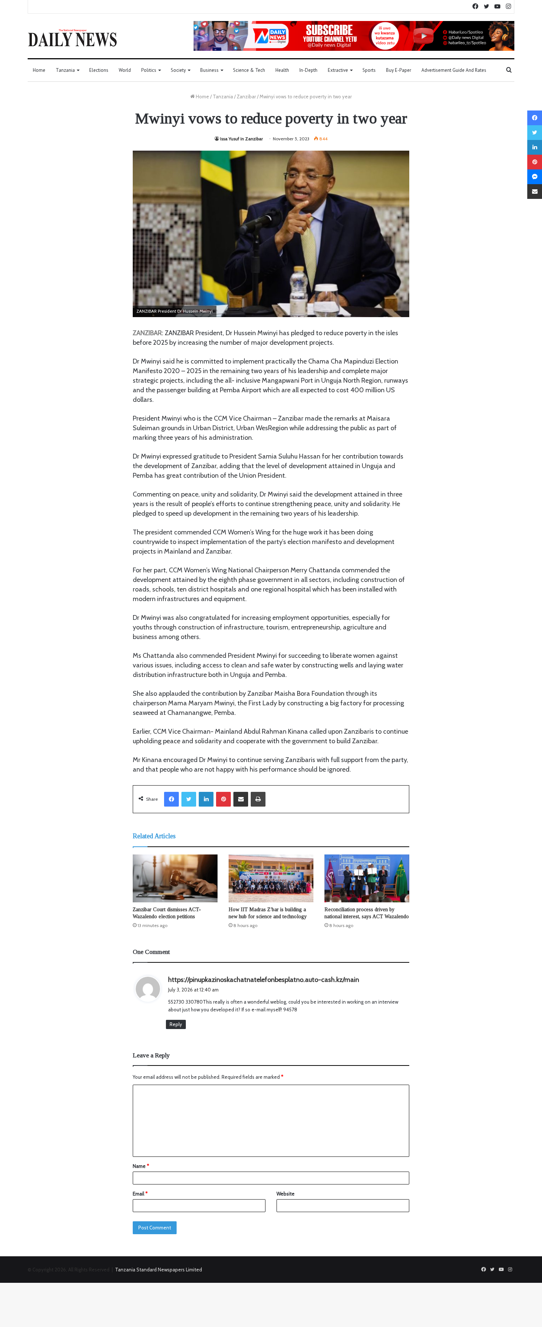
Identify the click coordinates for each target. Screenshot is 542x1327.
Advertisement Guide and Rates (453, 70)
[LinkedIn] (206, 799)
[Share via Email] (240, 799)
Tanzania (65, 70)
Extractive (338, 70)
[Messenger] (534, 176)
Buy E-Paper (398, 70)
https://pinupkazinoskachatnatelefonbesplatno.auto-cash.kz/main (263, 980)
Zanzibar (246, 96)
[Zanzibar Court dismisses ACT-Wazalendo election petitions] (175, 878)
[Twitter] (188, 799)
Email (140, 1194)
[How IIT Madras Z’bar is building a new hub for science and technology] (271, 878)
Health (282, 70)
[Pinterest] (223, 799)
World (125, 70)
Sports (369, 70)
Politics (148, 70)
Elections (98, 70)
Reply (176, 1024)
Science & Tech (249, 70)
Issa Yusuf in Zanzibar (241, 138)
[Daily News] (72, 37)
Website (286, 1194)
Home (39, 70)
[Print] (258, 799)
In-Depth (308, 70)
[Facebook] (171, 799)
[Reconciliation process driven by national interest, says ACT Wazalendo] (366, 878)
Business (209, 70)
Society (178, 70)
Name (141, 1166)
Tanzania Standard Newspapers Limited (158, 1269)
